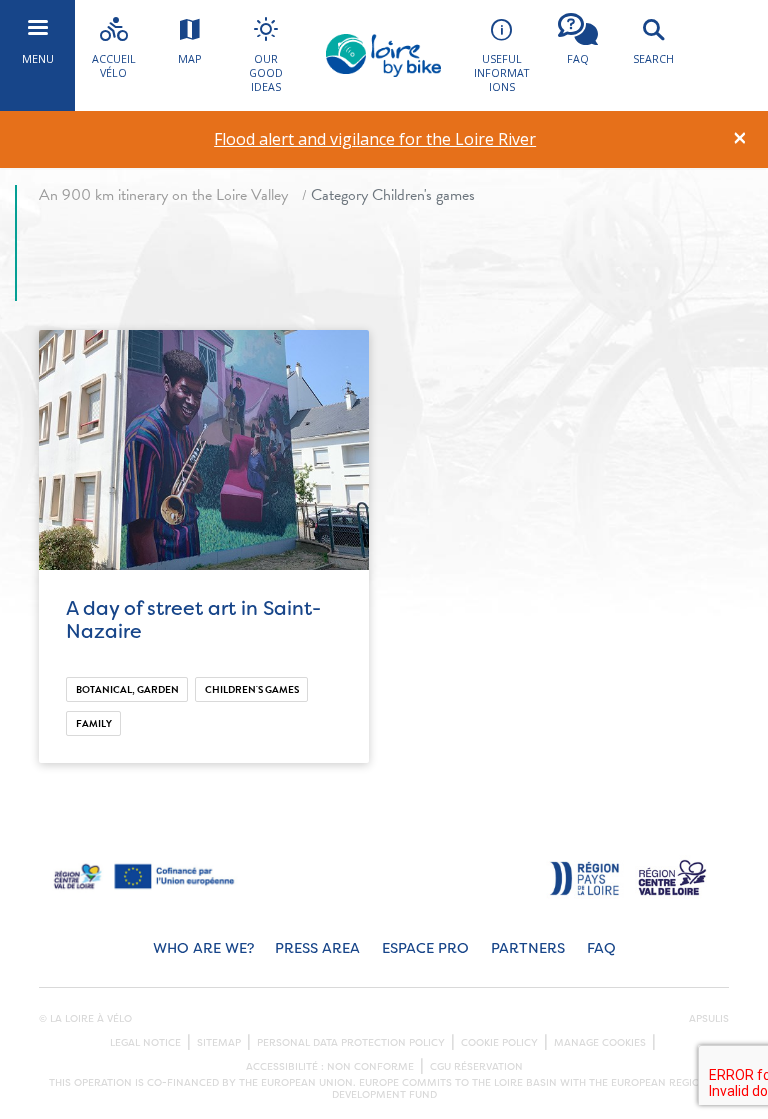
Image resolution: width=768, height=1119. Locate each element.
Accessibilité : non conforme (330, 1067)
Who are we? (203, 948)
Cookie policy (499, 1043)
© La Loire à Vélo (85, 1019)
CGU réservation (476, 1067)
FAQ (601, 948)
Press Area (317, 948)
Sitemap (219, 1043)
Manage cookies (600, 1043)
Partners (528, 948)
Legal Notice (145, 1043)
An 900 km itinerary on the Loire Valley (163, 195)
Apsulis (709, 1019)
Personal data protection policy (351, 1043)
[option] (375, 139)
